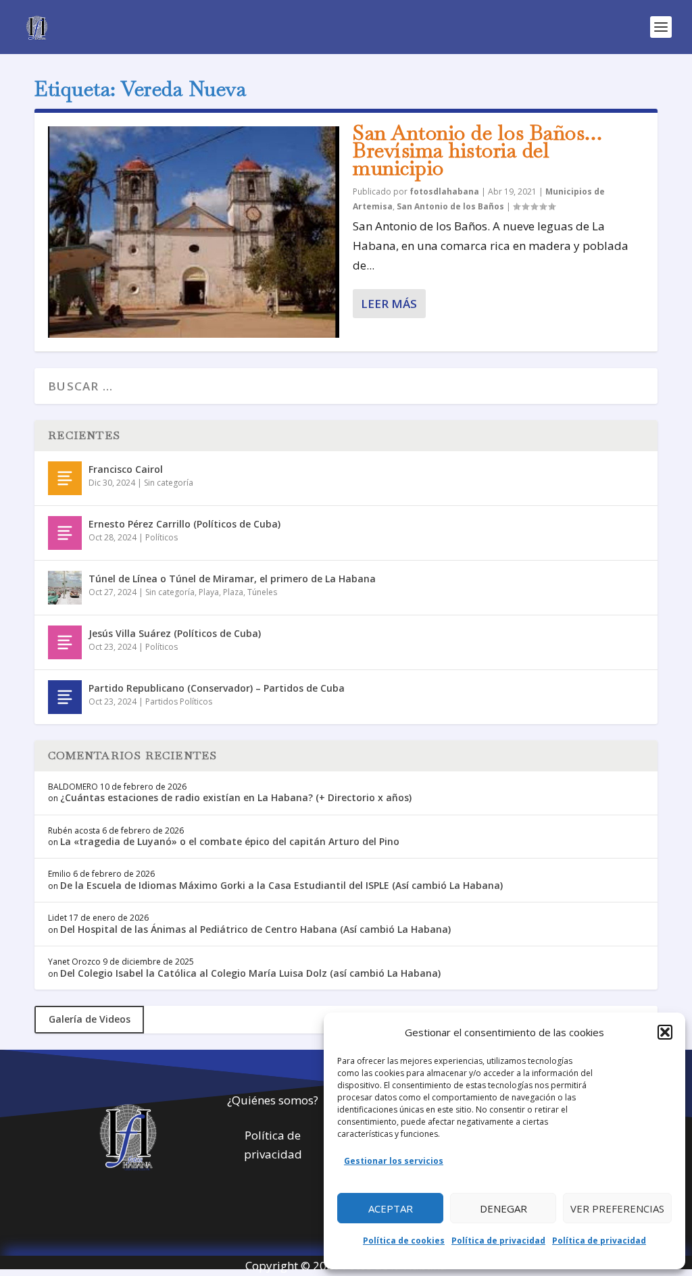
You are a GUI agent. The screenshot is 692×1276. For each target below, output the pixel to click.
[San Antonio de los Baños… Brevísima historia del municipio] (193, 232)
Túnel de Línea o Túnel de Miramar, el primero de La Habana (232, 578)
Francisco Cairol (126, 469)
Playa (209, 592)
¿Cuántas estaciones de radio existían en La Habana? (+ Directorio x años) (236, 797)
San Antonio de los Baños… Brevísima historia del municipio (478, 150)
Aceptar (390, 1208)
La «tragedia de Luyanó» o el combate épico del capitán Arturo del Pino (229, 841)
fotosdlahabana (444, 191)
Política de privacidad (498, 1240)
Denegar (503, 1208)
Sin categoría (168, 482)
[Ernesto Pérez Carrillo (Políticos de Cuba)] (65, 533)
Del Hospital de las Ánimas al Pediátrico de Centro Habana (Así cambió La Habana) (255, 929)
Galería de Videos (89, 1019)
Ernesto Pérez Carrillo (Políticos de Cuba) (184, 523)
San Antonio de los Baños (450, 206)
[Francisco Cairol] (65, 478)
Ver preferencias (617, 1208)
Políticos (161, 537)
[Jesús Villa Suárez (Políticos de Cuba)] (65, 642)
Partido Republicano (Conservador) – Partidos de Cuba (217, 688)
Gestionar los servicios (393, 1161)
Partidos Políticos (178, 701)
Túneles (262, 592)
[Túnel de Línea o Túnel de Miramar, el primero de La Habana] (65, 588)
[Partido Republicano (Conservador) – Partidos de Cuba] (65, 697)
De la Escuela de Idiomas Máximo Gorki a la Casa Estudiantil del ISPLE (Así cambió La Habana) (281, 885)
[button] (665, 1032)
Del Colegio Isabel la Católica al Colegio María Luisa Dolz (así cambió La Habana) (250, 973)
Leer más (389, 303)
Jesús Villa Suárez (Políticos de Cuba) (175, 633)
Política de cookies (404, 1240)
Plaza (233, 592)
